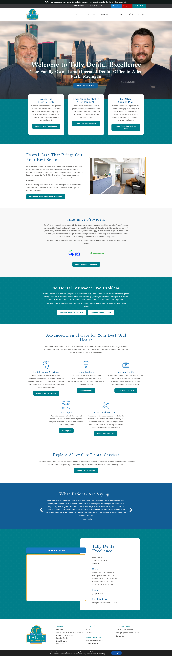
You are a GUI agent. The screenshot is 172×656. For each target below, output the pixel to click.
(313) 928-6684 (79, 6)
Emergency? (127, 6)
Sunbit (79, 297)
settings (102, 654)
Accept (116, 653)
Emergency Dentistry (125, 390)
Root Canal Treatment (105, 433)
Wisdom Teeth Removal (64, 635)
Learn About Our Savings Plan (126, 127)
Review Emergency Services (86, 123)
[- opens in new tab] (75, 253)
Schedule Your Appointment (46, 126)
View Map (95, 563)
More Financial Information (86, 264)
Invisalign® (66, 431)
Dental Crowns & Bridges (46, 393)
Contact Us (120, 636)
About (78, 14)
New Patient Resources (94, 640)
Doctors (91, 14)
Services (104, 14)
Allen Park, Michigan (58, 185)
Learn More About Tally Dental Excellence (45, 196)
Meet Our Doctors (85, 85)
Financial (118, 14)
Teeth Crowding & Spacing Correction (69, 632)
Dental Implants (86, 390)
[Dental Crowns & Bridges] (46, 365)
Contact (141, 14)
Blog (131, 14)
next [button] (131, 509)
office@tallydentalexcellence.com (97, 6)
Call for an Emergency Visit (116, 2)
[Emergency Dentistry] (126, 365)
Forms (116, 6)
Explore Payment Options (101, 312)
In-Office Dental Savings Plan (71, 312)
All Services (60, 644)
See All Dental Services (86, 470)
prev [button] (41, 509)
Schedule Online (56, 550)
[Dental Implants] (86, 365)
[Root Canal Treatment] (106, 405)
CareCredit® (54, 297)
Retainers (59, 629)
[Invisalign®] (66, 405)
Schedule (139, 6)
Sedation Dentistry (62, 638)
